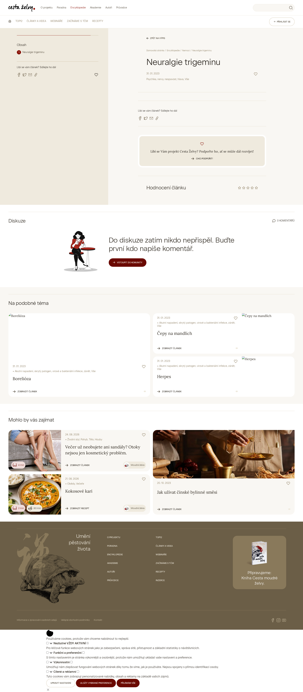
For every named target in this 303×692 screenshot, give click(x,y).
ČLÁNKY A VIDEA (36, 21)
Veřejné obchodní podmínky (75, 620)
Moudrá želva (137, 465)
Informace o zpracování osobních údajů (37, 620)
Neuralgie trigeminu (33, 52)
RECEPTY (97, 21)
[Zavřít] (48, 689)
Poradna (61, 7)
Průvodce (121, 7)
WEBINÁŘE (56, 21)
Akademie (95, 7)
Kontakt (98, 620)
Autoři (108, 7)
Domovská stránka (155, 50)
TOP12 (18, 21)
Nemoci (186, 50)
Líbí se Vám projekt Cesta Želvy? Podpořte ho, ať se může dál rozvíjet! (202, 154)
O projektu (47, 7)
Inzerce (160, 580)
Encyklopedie (78, 7)
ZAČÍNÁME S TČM (77, 21)
